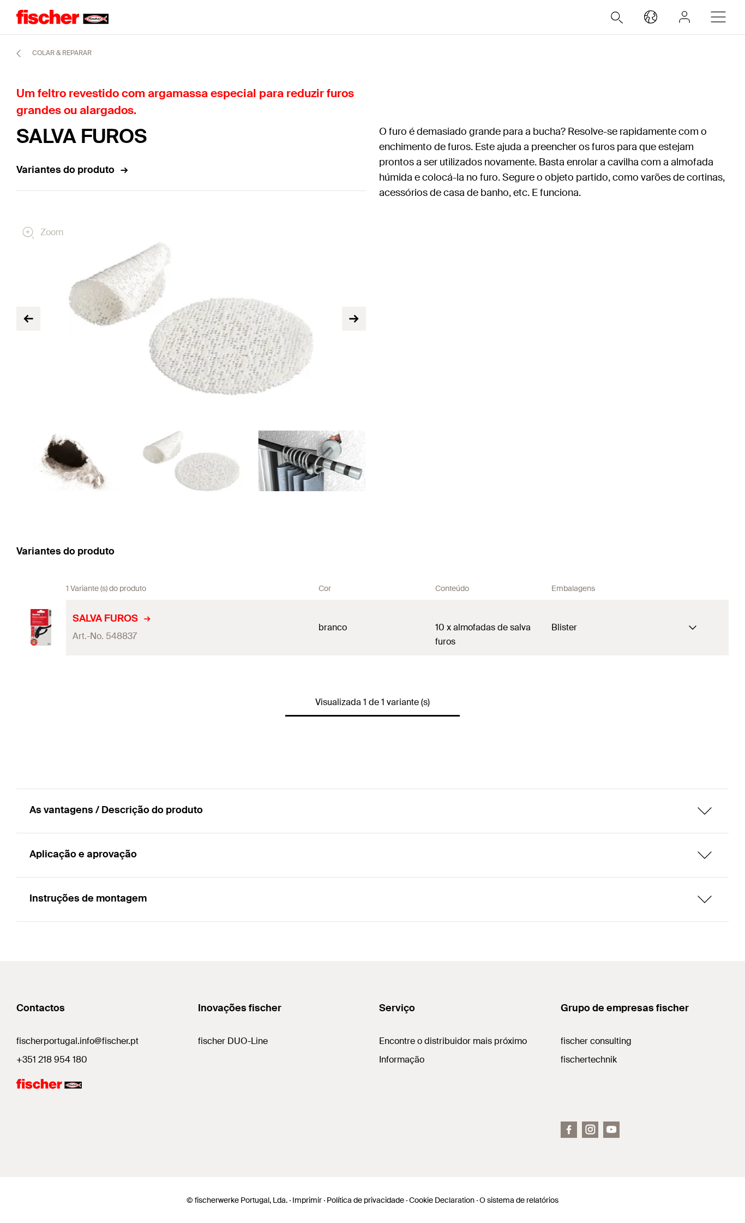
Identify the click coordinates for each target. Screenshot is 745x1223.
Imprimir (307, 1200)
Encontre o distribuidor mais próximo (453, 1041)
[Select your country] (650, 17)
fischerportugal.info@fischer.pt (77, 1041)
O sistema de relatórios (518, 1200)
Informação (401, 1059)
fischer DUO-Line (233, 1041)
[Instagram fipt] (590, 1129)
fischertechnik (589, 1059)
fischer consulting (596, 1041)
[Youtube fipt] (611, 1129)
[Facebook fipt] (569, 1129)
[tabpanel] (70, 461)
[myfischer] (684, 17)
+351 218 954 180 (51, 1059)
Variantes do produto (65, 169)
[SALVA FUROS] (41, 627)
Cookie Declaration (441, 1200)
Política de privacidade (365, 1200)
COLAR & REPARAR (61, 53)
